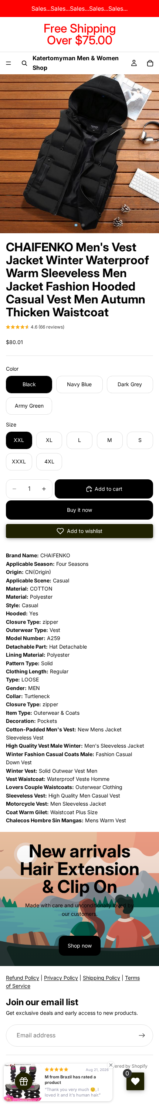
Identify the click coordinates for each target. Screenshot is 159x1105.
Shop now (80, 945)
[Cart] (150, 63)
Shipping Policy (101, 978)
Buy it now (79, 510)
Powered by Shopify (126, 1066)
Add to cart (108, 489)
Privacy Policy (61, 978)
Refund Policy (22, 978)
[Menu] (8, 63)
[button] (35, 327)
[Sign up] (142, 1036)
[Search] (24, 63)
